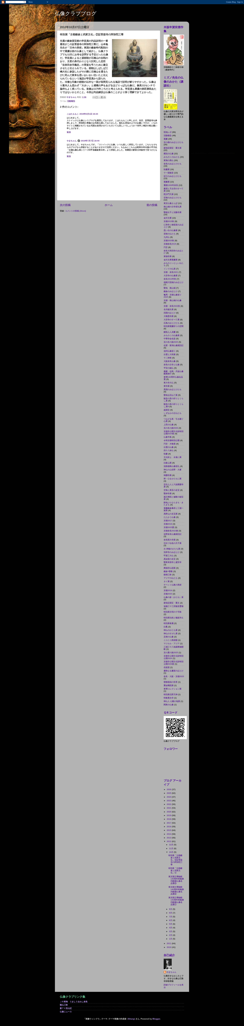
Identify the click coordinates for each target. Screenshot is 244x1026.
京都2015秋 (169, 221)
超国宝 (167, 410)
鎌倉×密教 (168, 571)
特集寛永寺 (169, 698)
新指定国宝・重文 (171, 603)
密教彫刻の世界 (170, 682)
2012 (169, 841)
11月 (171, 848)
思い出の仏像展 (170, 230)
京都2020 (168, 594)
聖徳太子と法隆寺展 (172, 212)
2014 (169, 834)
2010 (169, 947)
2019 (169, 815)
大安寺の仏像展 (170, 276)
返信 (69, 132)
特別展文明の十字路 (172, 612)
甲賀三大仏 (169, 556)
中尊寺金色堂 (170, 339)
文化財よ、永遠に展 (172, 457)
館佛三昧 (168, 575)
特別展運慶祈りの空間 (173, 326)
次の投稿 (65, 205)
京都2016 (168, 590)
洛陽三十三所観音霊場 (173, 606)
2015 (169, 830)
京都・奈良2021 (171, 272)
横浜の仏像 (169, 154)
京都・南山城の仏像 (172, 300)
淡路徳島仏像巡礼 (171, 466)
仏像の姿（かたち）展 (173, 597)
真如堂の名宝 (170, 559)
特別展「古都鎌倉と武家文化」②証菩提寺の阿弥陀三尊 (175, 860)
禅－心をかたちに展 (172, 479)
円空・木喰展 (170, 444)
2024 (169, 797)
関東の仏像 (169, 705)
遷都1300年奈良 (171, 185)
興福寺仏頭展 (170, 568)
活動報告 (71, 101)
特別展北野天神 (170, 694)
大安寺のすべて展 (171, 320)
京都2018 (168, 524)
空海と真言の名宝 (171, 490)
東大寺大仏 (169, 383)
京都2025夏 (169, 527)
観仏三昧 (64, 1005)
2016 (169, 827)
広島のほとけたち (171, 323)
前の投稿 (152, 205)
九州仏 (167, 237)
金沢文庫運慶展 (170, 260)
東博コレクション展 (172, 689)
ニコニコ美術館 (170, 640)
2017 (169, 823)
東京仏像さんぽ (170, 203)
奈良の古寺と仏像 (171, 365)
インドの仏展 (170, 269)
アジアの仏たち (170, 578)
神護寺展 (168, 475)
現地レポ (168, 132)
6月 (171, 920)
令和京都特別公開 (171, 440)
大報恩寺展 (169, 316)
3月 (171, 931)
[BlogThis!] (96, 97)
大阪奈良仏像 (170, 361)
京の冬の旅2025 (171, 342)
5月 (171, 924)
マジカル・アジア (171, 644)
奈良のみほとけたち (172, 164)
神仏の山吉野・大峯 (172, 470)
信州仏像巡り (170, 351)
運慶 (166, 139)
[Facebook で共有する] (102, 97)
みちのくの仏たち (171, 157)
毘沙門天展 (169, 194)
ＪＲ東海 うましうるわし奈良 (74, 1002)
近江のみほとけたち (172, 176)
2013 (169, 838)
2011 (169, 943)
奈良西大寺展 (170, 540)
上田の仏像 (169, 425)
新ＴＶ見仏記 (66, 1008)
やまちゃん (72, 141)
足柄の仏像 (169, 637)
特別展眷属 (169, 623)
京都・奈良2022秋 (172, 306)
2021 (169, 808)
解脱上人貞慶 (170, 332)
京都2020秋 (169, 241)
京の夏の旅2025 (171, 653)
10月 (171, 852)
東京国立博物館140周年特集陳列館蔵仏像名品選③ (176, 880)
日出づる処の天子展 (172, 543)
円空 (166, 247)
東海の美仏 (169, 160)
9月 (171, 909)
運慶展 (167, 182)
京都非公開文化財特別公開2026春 (173, 663)
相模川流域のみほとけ (173, 282)
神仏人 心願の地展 (172, 701)
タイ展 (167, 581)
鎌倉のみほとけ (170, 291)
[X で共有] (99, 97)
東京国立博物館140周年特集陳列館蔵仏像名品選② (176, 890)
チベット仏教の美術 (172, 585)
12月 (171, 845)
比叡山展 (168, 463)
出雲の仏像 (169, 447)
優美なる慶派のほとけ (173, 671)
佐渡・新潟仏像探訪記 (173, 345)
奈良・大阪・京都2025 (174, 676)
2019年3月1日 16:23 (88, 114)
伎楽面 (167, 667)
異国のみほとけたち (172, 389)
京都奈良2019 (170, 244)
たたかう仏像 (170, 517)
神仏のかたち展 (170, 630)
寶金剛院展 (169, 685)
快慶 (166, 454)
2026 (169, 789)
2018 (169, 819)
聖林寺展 (168, 493)
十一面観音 (169, 173)
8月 (171, 913)
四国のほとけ (170, 313)
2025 (169, 793)
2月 (171, 935)
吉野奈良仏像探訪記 (172, 534)
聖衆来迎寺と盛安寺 (172, 562)
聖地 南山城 (170, 288)
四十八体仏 (169, 450)
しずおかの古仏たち (172, 413)
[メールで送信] (93, 97)
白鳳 (166, 627)
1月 (171, 939)
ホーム (109, 205)
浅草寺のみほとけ (171, 552)
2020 (169, 812)
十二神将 (168, 358)
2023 (169, 801)
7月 (171, 917)
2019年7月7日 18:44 (90, 141)
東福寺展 (168, 256)
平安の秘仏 (169, 368)
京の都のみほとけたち (173, 142)
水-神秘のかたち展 (172, 549)
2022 (169, 804)
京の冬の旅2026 (171, 428)
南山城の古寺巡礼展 (172, 207)
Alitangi (131, 1019)
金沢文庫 (168, 218)
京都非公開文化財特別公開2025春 (173, 432)
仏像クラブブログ (75, 13)
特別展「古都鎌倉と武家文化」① (175, 870)
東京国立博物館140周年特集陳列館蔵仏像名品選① (176, 901)
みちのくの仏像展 (171, 335)
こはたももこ (73, 114)
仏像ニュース (66, 1012)
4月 (171, 928)
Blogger (156, 1019)
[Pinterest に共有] (104, 97)
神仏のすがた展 (170, 633)
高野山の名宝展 (170, 514)
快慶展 (167, 169)
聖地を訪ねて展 (170, 395)
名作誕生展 (169, 309)
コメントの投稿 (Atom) (75, 211)
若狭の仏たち (170, 234)
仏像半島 (168, 437)
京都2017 (168, 521)
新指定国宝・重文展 (172, 148)
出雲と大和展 (170, 354)
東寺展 (167, 386)
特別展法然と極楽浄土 (173, 618)
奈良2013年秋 (170, 279)
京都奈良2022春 (171, 531)
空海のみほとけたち (172, 198)
